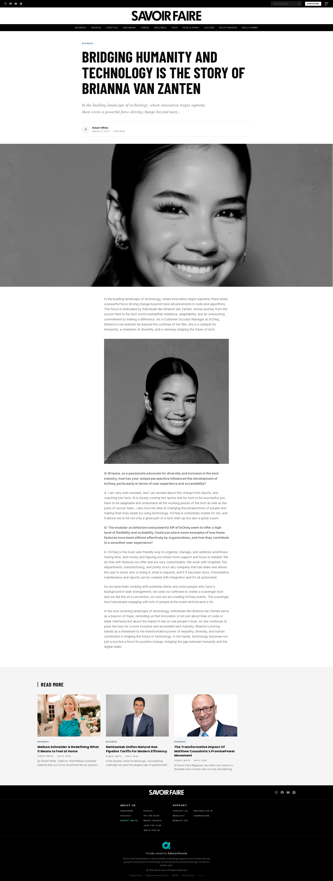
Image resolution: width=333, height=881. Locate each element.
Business (80, 27)
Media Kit (179, 815)
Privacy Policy (135, 875)
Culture (209, 27)
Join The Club (152, 825)
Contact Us (180, 811)
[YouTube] (16, 3)
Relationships (228, 27)
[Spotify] (21, 3)
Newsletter (180, 820)
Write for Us (152, 830)
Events (148, 811)
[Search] (299, 4)
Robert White (100, 127)
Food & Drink (190, 27)
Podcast (125, 815)
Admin (201, 875)
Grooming (129, 27)
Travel (145, 27)
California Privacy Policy (157, 875)
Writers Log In (203, 811)
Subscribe (313, 4)
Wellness (160, 27)
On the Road (152, 815)
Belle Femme (250, 27)
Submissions (202, 815)
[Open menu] (327, 4)
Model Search (153, 820)
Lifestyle (112, 27)
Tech (174, 27)
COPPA (175, 875)
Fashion (96, 27)
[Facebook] (10, 3)
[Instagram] (5, 3)
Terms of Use (188, 875)
